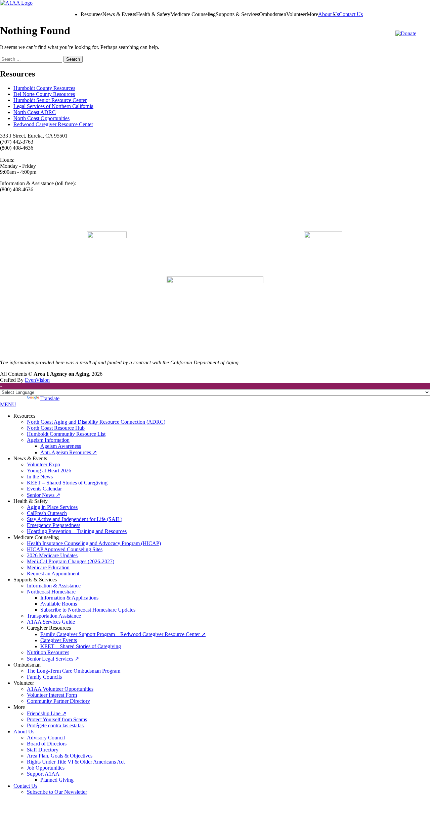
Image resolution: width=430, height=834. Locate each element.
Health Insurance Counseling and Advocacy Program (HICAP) (94, 543)
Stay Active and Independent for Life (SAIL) (74, 519)
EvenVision (37, 380)
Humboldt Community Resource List (66, 434)
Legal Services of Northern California (53, 106)
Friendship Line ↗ (46, 713)
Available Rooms (58, 604)
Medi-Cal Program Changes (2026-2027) (70, 561)
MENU (8, 404)
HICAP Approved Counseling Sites (64, 549)
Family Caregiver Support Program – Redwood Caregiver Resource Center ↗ (123, 634)
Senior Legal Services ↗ (53, 659)
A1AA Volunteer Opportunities (60, 689)
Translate (49, 398)
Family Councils (44, 677)
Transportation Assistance (54, 616)
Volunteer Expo (43, 464)
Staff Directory (42, 749)
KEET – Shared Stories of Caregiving (67, 482)
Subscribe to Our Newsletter (57, 792)
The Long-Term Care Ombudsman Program (73, 671)
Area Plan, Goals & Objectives (59, 756)
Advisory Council (46, 737)
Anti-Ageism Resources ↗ (68, 452)
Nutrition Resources (48, 652)
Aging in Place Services (52, 507)
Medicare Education (48, 567)
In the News (40, 476)
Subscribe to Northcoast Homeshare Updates (87, 610)
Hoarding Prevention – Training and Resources (77, 531)
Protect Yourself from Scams (57, 719)
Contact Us (351, 14)
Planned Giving (57, 780)
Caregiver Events (58, 640)
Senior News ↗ (43, 495)
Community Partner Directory (58, 701)
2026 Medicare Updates (52, 555)
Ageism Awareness (60, 446)
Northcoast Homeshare (51, 591)
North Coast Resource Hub (56, 428)
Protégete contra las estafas (55, 725)
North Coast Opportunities (41, 118)
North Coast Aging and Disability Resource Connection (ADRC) (96, 422)
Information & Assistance (54, 585)
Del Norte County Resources (44, 94)
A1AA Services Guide (51, 622)
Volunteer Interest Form (52, 695)
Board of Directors (47, 743)
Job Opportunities (45, 768)
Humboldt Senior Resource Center (50, 100)
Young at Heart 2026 (49, 470)
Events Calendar (44, 488)
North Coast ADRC (34, 112)
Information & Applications (69, 598)
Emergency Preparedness (53, 525)
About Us (328, 14)
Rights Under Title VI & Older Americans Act (76, 762)
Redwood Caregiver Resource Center (53, 124)
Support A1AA (43, 774)
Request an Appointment (53, 573)
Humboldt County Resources (44, 88)
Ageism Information (48, 440)
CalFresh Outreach (47, 513)
